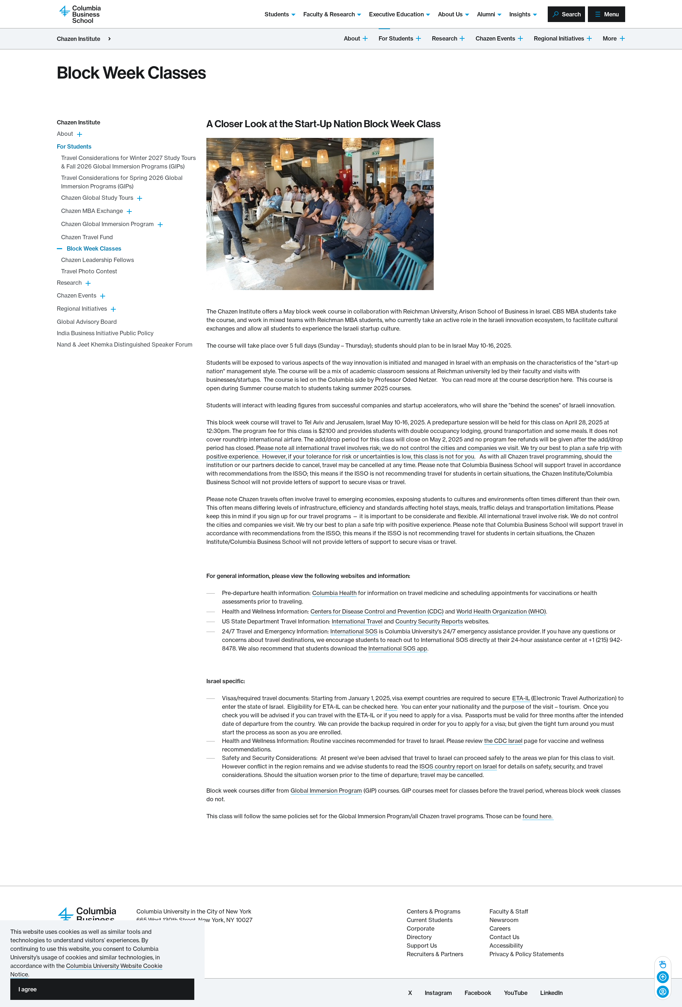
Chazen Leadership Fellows (97, 259)
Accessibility (506, 945)
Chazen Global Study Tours (97, 198)
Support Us (422, 945)
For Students (396, 38)
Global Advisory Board (87, 321)
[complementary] (662, 978)
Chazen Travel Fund (87, 237)
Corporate (420, 928)
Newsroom (504, 919)
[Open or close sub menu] (365, 38)
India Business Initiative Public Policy (105, 333)
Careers (499, 928)
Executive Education (396, 14)
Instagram (438, 992)
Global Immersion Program (326, 790)
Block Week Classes (94, 248)
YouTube (515, 992)
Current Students (430, 919)
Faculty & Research (329, 14)
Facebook (478, 992)
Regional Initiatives (559, 38)
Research (444, 38)
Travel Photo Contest (89, 271)
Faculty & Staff (508, 911)
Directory (419, 937)
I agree (27, 989)
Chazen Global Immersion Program (107, 223)
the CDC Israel (503, 740)
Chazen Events (495, 38)
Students (277, 14)
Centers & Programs (433, 911)
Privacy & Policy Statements (526, 954)
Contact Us (504, 937)
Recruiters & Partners (435, 954)
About (352, 38)
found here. (538, 816)
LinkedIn (551, 992)
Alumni (486, 14)
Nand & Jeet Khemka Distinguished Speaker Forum (125, 344)
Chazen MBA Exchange (92, 210)
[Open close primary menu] (109, 39)
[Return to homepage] (87, 918)
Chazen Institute (78, 38)
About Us (450, 14)
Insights (520, 14)
